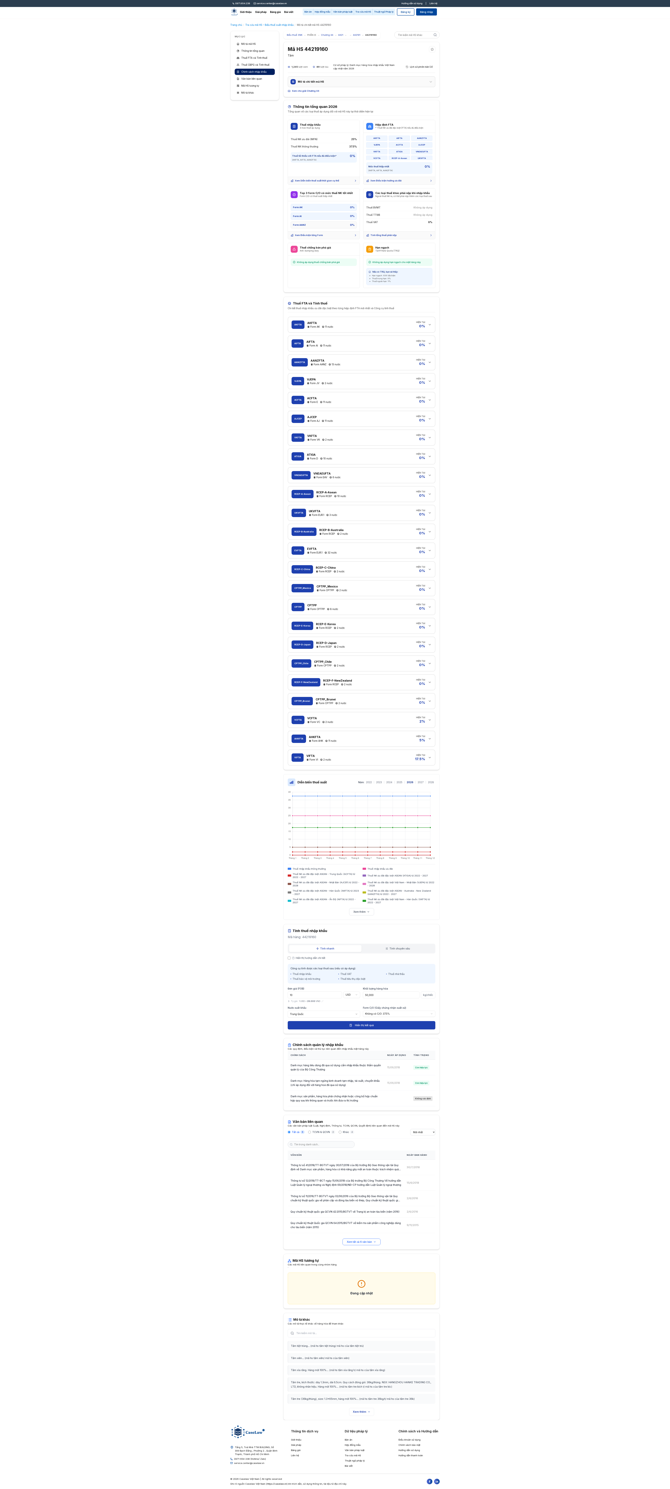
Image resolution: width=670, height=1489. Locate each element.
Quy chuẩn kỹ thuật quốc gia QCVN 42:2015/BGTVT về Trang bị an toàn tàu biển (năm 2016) (345, 1211)
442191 (356, 34)
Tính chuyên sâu (399, 948)
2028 (431, 782)
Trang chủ (236, 24)
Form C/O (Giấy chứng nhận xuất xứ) (384, 1007)
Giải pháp (261, 11)
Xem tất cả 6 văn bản (359, 1241)
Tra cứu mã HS (363, 11)
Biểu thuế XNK (294, 34)
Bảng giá (275, 11)
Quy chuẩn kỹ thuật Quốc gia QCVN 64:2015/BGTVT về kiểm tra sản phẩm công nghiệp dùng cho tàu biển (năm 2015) (346, 1225)
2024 (389, 782)
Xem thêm (359, 911)
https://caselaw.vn (277, 1483)
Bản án (308, 11)
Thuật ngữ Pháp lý (383, 11)
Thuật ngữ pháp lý (355, 1460)
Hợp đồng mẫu (322, 11)
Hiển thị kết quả (364, 1025)
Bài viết (288, 11)
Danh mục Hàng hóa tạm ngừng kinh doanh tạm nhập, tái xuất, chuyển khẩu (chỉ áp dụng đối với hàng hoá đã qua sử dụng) (335, 1083)
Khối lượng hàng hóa (375, 988)
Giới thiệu (246, 11)
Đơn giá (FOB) (296, 988)
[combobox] (351, 994)
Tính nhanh (327, 948)
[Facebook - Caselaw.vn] (429, 1481)
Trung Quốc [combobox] (297, 1014)
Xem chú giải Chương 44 (305, 90)
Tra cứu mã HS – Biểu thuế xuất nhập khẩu (269, 24)
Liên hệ (433, 3)
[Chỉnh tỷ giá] (322, 1001)
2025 (399, 782)
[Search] (435, 35)
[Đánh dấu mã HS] (432, 49)
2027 (421, 782)
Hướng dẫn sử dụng (411, 3)
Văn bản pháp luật (342, 11)
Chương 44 (327, 34)
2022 (369, 782)
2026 (410, 782)
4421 (340, 34)
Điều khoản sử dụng (409, 1439)
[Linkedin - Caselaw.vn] (437, 1481)
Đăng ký (406, 11)
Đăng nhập (426, 11)
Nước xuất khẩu (297, 1007)
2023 (379, 782)
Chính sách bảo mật (409, 1445)
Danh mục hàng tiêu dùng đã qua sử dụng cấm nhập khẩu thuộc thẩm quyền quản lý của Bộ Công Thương (336, 1067)
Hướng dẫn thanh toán (411, 1455)
